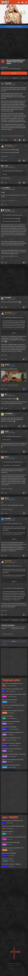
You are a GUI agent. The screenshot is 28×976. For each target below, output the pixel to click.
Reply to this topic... (9, 634)
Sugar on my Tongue (7, 858)
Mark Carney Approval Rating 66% (11, 721)
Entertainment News (15, 68)
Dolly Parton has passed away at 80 (11, 737)
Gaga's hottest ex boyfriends (9, 699)
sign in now (8, 628)
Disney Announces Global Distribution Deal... (13, 705)
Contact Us (18, 963)
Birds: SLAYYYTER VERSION (9, 727)
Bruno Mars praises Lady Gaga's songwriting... (14, 754)
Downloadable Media (12, 718)
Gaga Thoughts (12, 702)
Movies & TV (10, 707)
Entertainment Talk (12, 696)
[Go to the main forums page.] (22, 2)
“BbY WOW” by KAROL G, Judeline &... (12, 743)
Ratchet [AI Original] (7, 716)
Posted (10, 84)
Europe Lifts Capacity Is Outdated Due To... (13, 732)
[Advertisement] (14, 43)
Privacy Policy (10, 963)
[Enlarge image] (14, 376)
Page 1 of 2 (15, 78)
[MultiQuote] (2, 140)
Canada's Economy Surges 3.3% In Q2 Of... (13, 710)
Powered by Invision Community (14, 965)
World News (11, 713)
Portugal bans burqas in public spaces (12, 748)
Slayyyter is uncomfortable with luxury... (12, 683)
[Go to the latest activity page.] (19, 2)
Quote (5, 140)
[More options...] (25, 84)
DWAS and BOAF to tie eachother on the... (13, 689)
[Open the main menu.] (26, 2)
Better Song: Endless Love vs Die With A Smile (14, 694)
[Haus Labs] (14, 14)
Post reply (14, 73)
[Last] (26, 78)
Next (23, 78)
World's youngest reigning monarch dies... (13, 759)
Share (14, 641)
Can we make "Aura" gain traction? (11, 765)
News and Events (11, 691)
